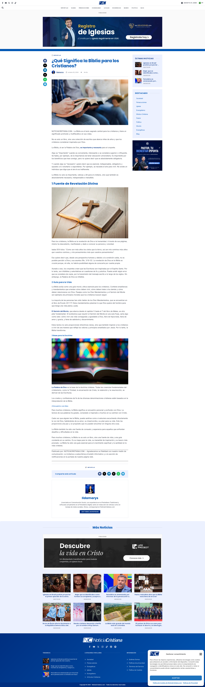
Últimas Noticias (144, 58)
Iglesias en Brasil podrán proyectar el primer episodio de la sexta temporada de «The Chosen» (57, 596)
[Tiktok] (15, 3)
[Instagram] (12, 3)
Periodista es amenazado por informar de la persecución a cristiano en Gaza (117, 596)
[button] (201, 654)
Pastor (138, 118)
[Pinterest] (111, 647)
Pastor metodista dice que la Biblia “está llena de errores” (148, 596)
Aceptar (176, 678)
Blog (142, 8)
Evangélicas (116, 8)
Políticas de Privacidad (190, 683)
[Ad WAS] (102, 46)
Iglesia (73, 8)
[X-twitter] (9, 3)
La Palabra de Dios (59, 387)
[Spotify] (115, 647)
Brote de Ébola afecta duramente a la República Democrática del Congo (57, 625)
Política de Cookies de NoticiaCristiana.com (167, 683)
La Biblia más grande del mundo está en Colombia (117, 624)
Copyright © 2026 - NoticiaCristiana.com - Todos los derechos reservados (102, 685)
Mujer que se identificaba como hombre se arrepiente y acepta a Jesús (87, 596)
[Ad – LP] (102, 567)
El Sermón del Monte (60, 311)
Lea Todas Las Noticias (90, 512)
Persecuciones (84, 8)
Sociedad (139, 98)
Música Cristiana (142, 114)
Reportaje (64, 8)
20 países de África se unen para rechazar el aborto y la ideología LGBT (148, 625)
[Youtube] (6, 3)
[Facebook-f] (3, 3)
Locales (106, 8)
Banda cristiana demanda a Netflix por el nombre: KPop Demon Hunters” (87, 625)
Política (135, 8)
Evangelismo (96, 8)
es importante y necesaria (90, 147)
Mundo (126, 8)
